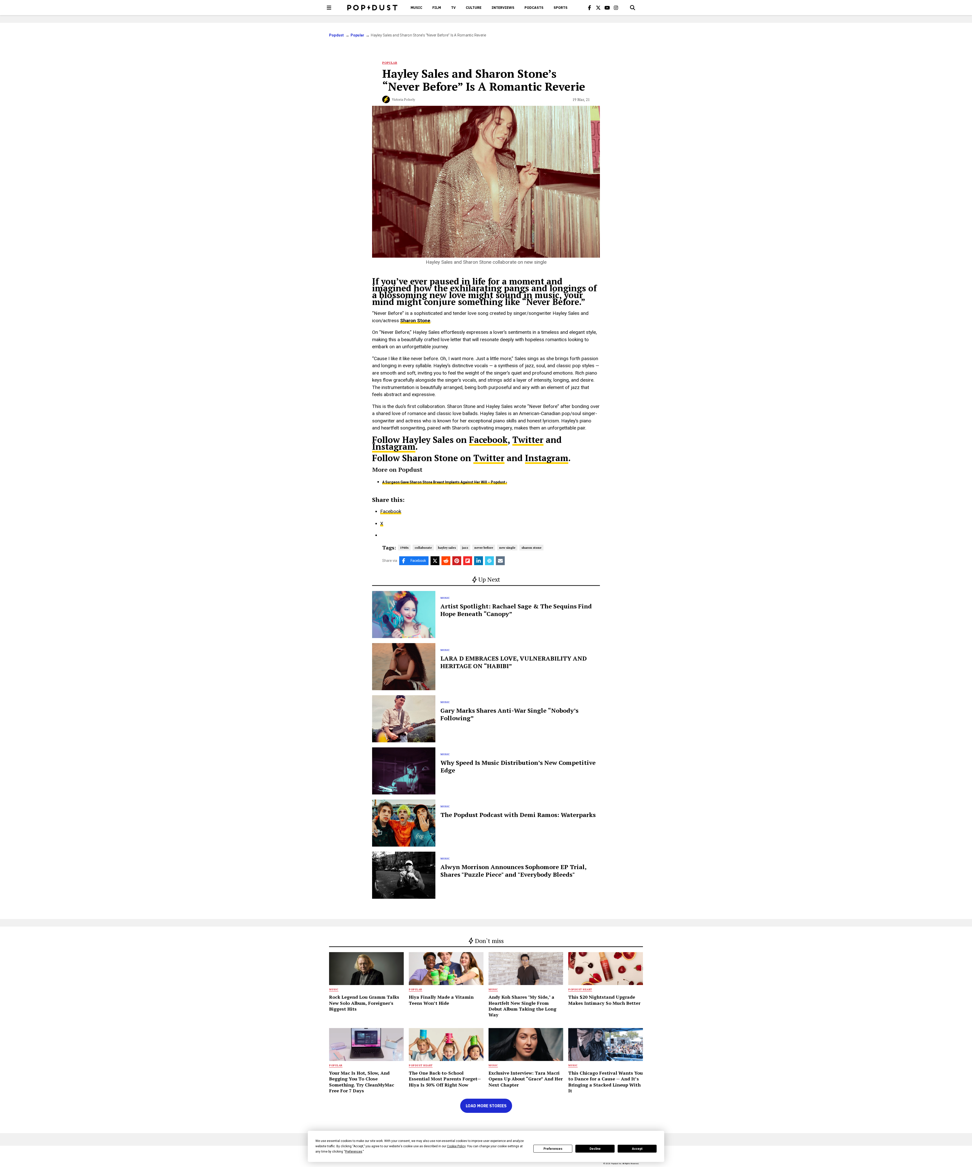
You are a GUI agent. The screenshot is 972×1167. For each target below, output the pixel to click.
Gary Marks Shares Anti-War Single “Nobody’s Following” (509, 714)
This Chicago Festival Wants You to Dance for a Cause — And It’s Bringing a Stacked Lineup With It (605, 1082)
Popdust (336, 35)
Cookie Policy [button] (456, 1146)
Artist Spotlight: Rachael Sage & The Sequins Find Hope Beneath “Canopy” (516, 610)
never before (483, 547)
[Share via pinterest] (456, 560)
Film (436, 7)
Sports (561, 7)
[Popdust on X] (598, 7)
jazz (465, 547)
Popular (357, 35)
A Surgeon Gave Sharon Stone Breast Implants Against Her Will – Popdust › (444, 482)
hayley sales (447, 547)
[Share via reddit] (445, 560)
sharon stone (531, 547)
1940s (404, 547)
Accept (637, 1149)
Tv (453, 7)
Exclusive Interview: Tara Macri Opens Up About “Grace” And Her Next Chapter (526, 1079)
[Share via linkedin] (478, 560)
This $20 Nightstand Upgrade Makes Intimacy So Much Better (604, 1000)
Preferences (552, 1149)
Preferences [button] (353, 1151)
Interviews (503, 7)
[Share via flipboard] (467, 560)
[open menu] (329, 7)
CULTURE (473, 7)
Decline (595, 1149)
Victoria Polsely (403, 99)
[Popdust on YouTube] (607, 7)
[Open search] (632, 7)
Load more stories (486, 1105)
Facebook (488, 439)
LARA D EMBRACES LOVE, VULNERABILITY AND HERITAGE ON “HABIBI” (513, 662)
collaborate (423, 547)
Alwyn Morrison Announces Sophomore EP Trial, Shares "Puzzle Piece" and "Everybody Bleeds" (513, 870)
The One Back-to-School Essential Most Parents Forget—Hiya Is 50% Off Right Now (445, 1079)
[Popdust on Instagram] (616, 7)
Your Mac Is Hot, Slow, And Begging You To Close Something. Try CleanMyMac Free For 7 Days (361, 1082)
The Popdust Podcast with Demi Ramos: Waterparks (518, 815)
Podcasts (533, 7)
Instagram (393, 446)
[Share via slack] (489, 560)
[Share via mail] (500, 560)
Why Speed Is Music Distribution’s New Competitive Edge (518, 766)
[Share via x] (435, 560)
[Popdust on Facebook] (589, 7)
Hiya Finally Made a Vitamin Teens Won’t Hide (441, 1000)
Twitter (527, 439)
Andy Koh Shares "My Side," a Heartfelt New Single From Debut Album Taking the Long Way (522, 1006)
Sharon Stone (415, 320)
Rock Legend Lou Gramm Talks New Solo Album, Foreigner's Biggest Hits (364, 1003)
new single (507, 547)
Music (416, 7)
